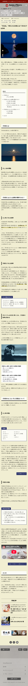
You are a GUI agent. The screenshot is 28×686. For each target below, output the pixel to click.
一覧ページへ (5, 649)
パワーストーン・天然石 (7, 20)
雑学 (9, 10)
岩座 (2, 20)
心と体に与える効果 (11, 101)
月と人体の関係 (10, 96)
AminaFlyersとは (7, 663)
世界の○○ (13, 10)
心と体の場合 (10, 111)
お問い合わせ (14, 678)
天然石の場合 (10, 113)
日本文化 (18, 10)
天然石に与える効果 (11, 103)
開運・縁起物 (14, 20)
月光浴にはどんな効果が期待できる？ (12, 99)
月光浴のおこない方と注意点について (12, 109)
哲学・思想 (13, 22)
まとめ (5, 115)
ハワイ (6, 10)
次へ (25, 649)
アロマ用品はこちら (20, 473)
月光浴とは (6, 95)
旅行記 (2, 10)
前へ (20, 649)
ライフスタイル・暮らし (4, 22)
